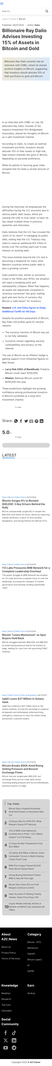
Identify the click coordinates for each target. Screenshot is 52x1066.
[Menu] (1, 3)
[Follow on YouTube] (5, 1048)
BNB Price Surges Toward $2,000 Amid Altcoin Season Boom (25, 867)
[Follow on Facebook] (5, 1033)
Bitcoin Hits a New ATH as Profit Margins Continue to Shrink (24, 886)
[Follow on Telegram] (14, 1048)
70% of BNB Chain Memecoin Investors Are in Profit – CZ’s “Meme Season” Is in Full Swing (25, 833)
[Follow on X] (5, 1041)
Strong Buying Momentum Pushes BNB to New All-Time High (25, 876)
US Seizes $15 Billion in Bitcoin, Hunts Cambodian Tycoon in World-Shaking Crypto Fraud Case (26, 856)
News (13, 19)
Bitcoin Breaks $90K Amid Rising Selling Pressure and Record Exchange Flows (22, 769)
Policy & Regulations (29, 695)
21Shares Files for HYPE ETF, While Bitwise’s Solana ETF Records (25, 823)
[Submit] (47, 11)
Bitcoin (22, 19)
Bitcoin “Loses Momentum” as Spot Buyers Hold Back (24, 636)
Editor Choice (20, 497)
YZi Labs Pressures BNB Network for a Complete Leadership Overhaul (26, 569)
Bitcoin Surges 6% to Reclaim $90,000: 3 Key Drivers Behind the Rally (23, 504)
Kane (37, 25)
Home (5, 19)
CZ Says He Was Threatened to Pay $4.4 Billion (26, 845)
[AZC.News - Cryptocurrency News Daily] (26, 3)
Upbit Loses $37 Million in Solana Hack (23, 700)
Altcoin (11, 564)
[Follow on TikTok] (14, 1033)
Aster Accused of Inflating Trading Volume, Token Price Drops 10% (25, 895)
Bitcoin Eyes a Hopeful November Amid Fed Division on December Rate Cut (26, 811)
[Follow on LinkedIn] (14, 1041)
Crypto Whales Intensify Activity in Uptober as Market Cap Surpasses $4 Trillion (27, 906)
